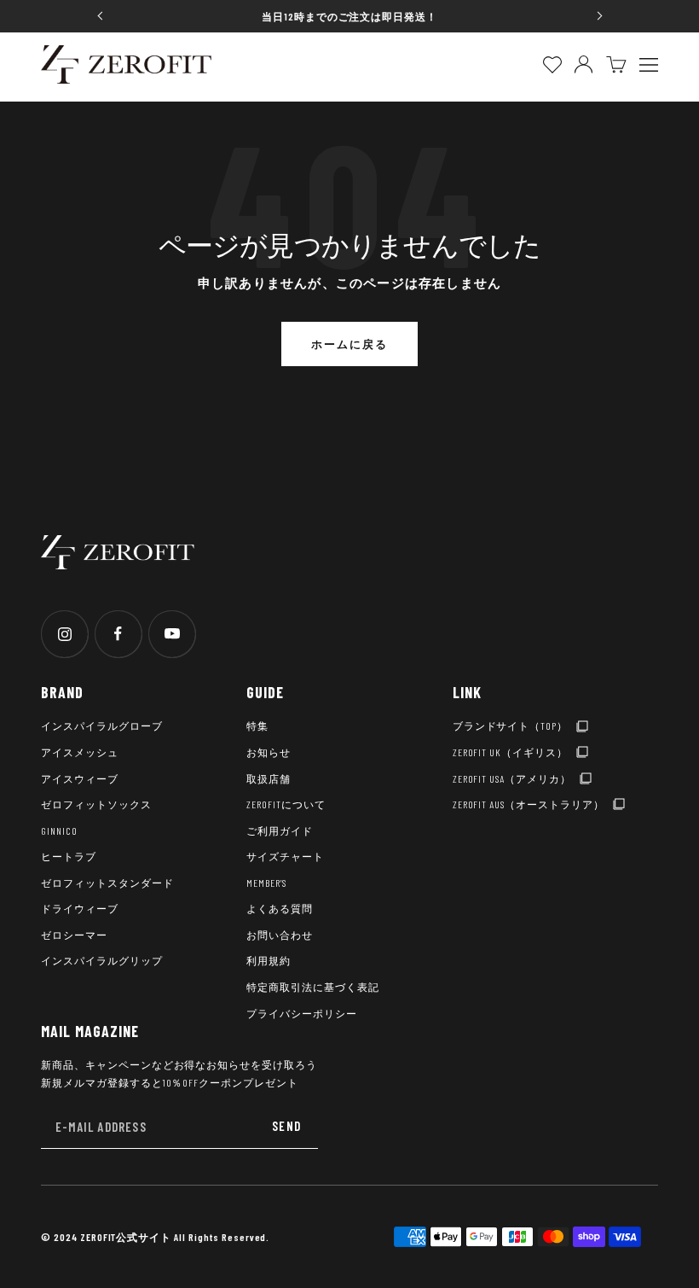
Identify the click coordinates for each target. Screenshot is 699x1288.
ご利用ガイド (279, 830)
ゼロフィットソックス (96, 804)
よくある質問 (279, 908)
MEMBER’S (266, 883)
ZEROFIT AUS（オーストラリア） (528, 804)
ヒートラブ (68, 856)
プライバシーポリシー (301, 1013)
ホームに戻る (349, 344)
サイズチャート (285, 856)
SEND (286, 1126)
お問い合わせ (279, 935)
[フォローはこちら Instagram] (64, 633)
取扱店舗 (268, 778)
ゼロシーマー (74, 935)
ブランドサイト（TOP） (511, 725)
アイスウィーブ (79, 778)
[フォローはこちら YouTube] (171, 633)
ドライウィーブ (79, 908)
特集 (257, 725)
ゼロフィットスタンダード (107, 883)
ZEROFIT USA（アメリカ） (512, 778)
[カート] (616, 64)
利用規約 (268, 960)
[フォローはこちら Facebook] (118, 633)
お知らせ (268, 752)
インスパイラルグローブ (102, 725)
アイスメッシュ (79, 752)
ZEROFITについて (286, 804)
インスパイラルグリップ (102, 960)
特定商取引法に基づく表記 (312, 987)
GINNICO (59, 830)
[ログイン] (583, 64)
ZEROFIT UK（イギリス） (510, 752)
